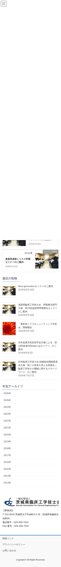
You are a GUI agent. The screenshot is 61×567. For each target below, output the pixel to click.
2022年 (7, 420)
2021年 (7, 427)
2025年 (7, 400)
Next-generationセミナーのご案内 (35, 286)
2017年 (7, 455)
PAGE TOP (56, 547)
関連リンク (8, 538)
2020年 (7, 434)
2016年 (7, 462)
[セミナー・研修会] (46, 260)
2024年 (7, 407)
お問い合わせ (9, 550)
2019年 (7, 441)
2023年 (7, 414)
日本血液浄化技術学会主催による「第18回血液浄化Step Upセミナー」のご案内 (37, 346)
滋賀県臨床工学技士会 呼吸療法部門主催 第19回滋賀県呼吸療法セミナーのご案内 (37, 308)
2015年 (7, 469)
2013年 (7, 482)
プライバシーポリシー (13, 544)
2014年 (7, 475)
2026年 (7, 393)
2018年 (7, 448)
